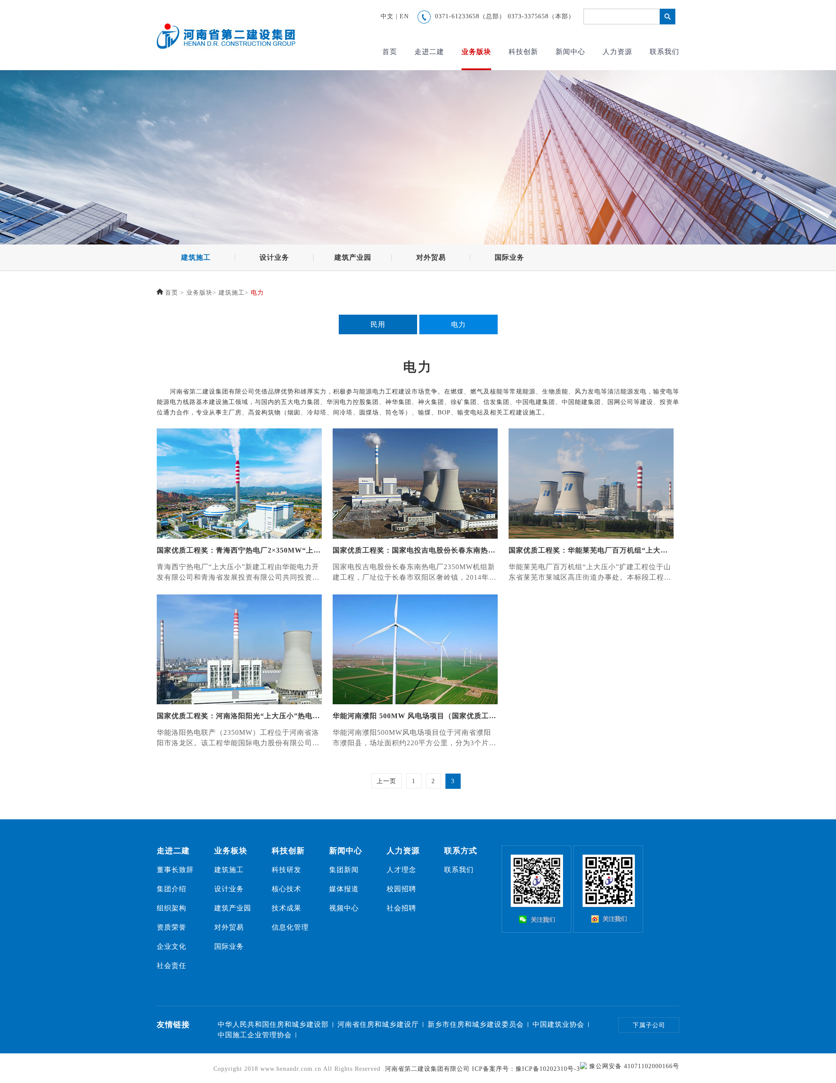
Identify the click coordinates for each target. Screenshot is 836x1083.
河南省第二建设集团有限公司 (427, 1069)
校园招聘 (401, 889)
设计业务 (274, 257)
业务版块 (476, 51)
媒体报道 (344, 889)
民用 (378, 324)
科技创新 (523, 51)
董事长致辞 (175, 869)
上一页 (386, 781)
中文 (387, 16)
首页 (389, 51)
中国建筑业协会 (558, 1024)
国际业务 (509, 257)
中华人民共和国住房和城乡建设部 (273, 1024)
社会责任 (171, 965)
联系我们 (664, 51)
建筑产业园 (352, 257)
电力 (257, 292)
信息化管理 (290, 927)
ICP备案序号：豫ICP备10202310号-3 (526, 1069)
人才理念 (401, 869)
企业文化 (171, 946)
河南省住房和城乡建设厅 (378, 1024)
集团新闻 (344, 869)
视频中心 (344, 908)
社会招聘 (401, 908)
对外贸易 (431, 257)
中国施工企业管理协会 (255, 1035)
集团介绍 (171, 889)
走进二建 (429, 51)
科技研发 (286, 869)
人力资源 (617, 51)
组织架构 (171, 908)
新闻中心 (570, 51)
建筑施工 (196, 257)
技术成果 (286, 908)
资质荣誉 (171, 927)
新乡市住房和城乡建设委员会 (476, 1024)
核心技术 (286, 889)
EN (404, 16)
